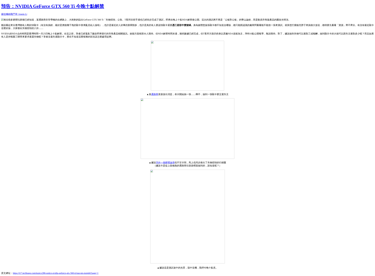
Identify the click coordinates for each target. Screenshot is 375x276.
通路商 (154, 94)
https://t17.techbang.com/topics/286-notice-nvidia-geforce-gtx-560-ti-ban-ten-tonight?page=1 (55, 273)
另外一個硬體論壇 (165, 162)
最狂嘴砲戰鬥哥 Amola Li (14, 14)
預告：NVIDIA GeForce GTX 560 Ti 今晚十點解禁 (52, 6)
